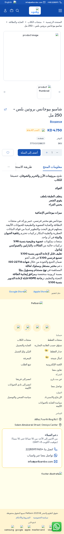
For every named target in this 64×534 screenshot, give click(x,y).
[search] (17, 10)
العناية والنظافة (16, 22)
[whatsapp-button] (56, 526)
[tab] (52, 167)
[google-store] (15, 293)
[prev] (59, 92)
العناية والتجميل (23, 345)
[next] (5, 92)
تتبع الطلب (26, 364)
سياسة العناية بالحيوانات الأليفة (50, 404)
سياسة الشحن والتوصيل (19, 397)
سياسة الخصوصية (40, 517)
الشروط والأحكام (23, 517)
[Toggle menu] (60, 10)
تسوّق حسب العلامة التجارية (48, 345)
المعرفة (27, 358)
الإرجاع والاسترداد (53, 397)
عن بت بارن (56, 379)
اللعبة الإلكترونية (54, 364)
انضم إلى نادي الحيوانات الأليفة (19, 386)
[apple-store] (39, 293)
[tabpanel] (32, 229)
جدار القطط (56, 351)
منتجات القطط (55, 339)
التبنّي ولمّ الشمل (23, 351)
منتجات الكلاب (35, 22)
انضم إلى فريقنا (23, 379)
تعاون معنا (57, 369)
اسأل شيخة (56, 358)
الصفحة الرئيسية (54, 22)
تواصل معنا (56, 386)
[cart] (12, 10)
